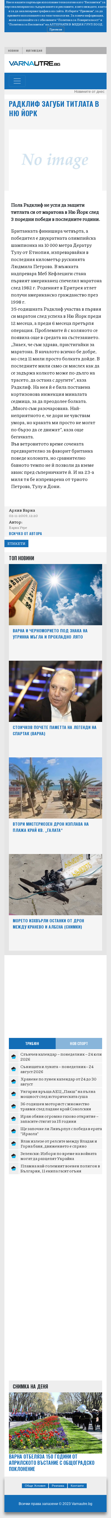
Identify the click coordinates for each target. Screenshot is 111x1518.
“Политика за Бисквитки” (26, 24)
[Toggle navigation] (17, 81)
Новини (13, 50)
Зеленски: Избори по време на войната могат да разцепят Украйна (58, 1155)
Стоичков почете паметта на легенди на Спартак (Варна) (54, 730)
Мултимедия (34, 50)
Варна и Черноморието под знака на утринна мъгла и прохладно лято (50, 633)
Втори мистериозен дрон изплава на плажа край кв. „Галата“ (51, 827)
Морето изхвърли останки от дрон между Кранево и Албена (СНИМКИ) (48, 923)
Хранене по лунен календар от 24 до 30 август (58, 1081)
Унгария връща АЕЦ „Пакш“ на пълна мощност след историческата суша (57, 1093)
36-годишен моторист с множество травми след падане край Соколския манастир (55, 1109)
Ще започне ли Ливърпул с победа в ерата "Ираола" (61, 1131)
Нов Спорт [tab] (79, 1043)
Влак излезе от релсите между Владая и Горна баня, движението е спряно (58, 1143)
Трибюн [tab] (32, 1043)
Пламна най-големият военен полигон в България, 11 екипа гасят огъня (60, 1168)
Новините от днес (89, 92)
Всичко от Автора (25, 533)
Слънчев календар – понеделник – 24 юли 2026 (61, 1056)
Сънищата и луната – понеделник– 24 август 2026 (57, 1069)
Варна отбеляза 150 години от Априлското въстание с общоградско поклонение (51, 1463)
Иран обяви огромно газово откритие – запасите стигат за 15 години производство (59, 1121)
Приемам (55, 29)
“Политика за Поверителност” (78, 20)
